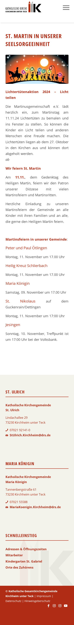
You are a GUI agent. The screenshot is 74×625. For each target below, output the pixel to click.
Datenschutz (13, 601)
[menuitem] (66, 7)
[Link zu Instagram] (54, 607)
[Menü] (66, 7)
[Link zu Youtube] (65, 607)
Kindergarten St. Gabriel (24, 561)
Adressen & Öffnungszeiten (26, 549)
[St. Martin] (37, 69)
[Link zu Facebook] (48, 607)
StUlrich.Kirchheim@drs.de (30, 435)
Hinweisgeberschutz (37, 601)
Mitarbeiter (14, 555)
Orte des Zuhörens (19, 567)
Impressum (44, 596)
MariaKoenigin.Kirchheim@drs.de (35, 507)
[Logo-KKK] (31, 7)
